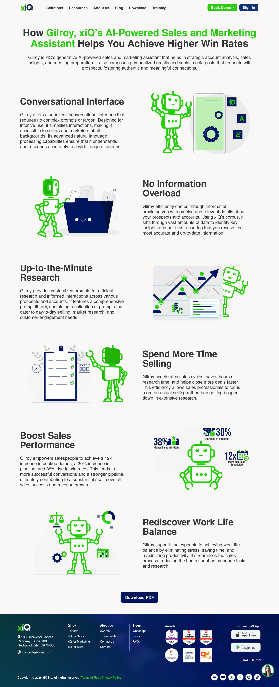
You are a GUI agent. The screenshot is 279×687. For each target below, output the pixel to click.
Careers (105, 647)
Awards (105, 631)
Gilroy (72, 625)
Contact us (107, 641)
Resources (78, 7)
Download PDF (139, 597)
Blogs (137, 625)
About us (101, 7)
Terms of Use (90, 677)
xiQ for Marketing (79, 641)
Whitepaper (140, 631)
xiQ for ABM (75, 647)
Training (159, 7)
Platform (73, 631)
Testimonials (108, 636)
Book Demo (221, 7)
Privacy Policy (111, 677)
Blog (119, 7)
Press (136, 636)
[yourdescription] (214, 679)
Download (137, 7)
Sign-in (249, 7)
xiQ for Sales (76, 636)
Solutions (54, 7)
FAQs (136, 641)
